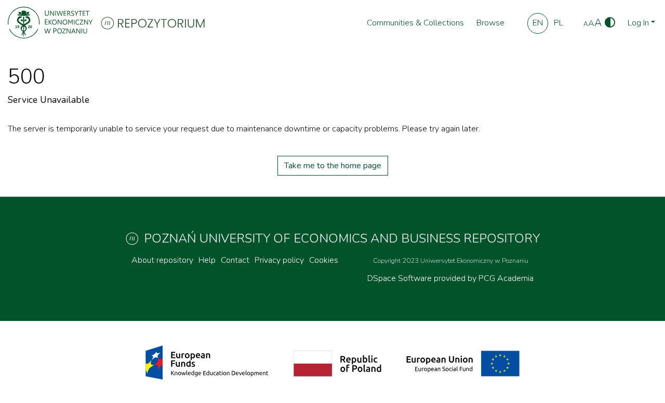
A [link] (585, 24)
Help (207, 260)
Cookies (323, 260)
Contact (235, 260)
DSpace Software (400, 278)
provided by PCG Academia (484, 278)
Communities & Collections (415, 23)
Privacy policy (279, 260)
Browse (490, 23)
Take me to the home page (332, 165)
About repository (162, 260)
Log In (638, 23)
